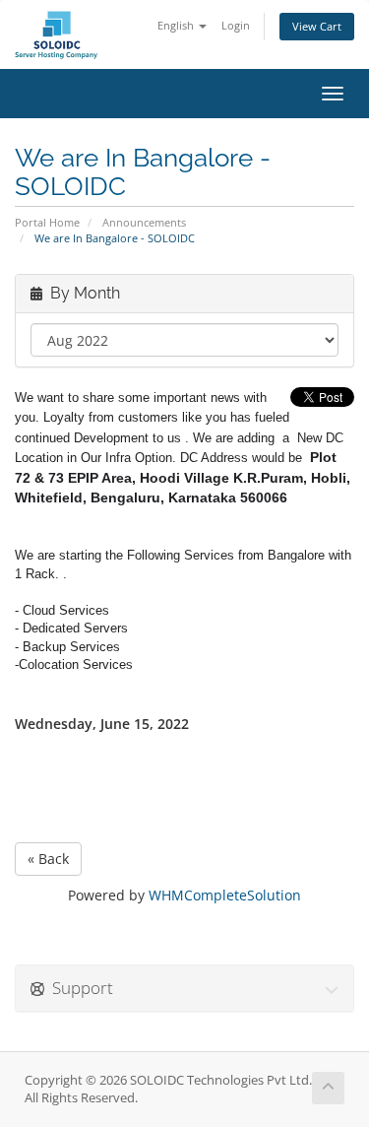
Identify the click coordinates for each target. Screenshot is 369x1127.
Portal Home (47, 222)
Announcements (144, 222)
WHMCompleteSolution (225, 895)
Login (235, 25)
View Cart (316, 26)
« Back (48, 858)
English (177, 25)
